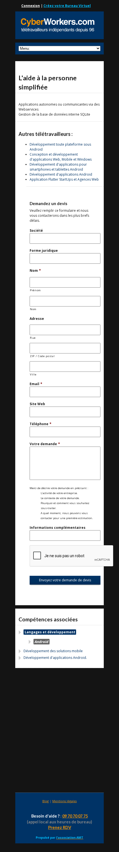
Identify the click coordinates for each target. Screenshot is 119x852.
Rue (33, 338)
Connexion (30, 5)
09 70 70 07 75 (75, 816)
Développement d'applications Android (61, 174)
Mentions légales (64, 801)
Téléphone (40, 424)
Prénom (35, 290)
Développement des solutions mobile (53, 651)
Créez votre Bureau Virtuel (67, 5)
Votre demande (45, 444)
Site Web (37, 404)
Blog (45, 801)
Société (36, 230)
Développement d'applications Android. (55, 657)
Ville (33, 374)
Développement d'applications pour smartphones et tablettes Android (58, 167)
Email (36, 384)
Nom (35, 270)
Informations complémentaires (58, 527)
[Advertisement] (59, 731)
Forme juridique (44, 250)
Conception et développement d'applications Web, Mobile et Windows (61, 157)
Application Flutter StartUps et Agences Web (64, 179)
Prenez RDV (59, 827)
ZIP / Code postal (42, 356)
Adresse (37, 318)
